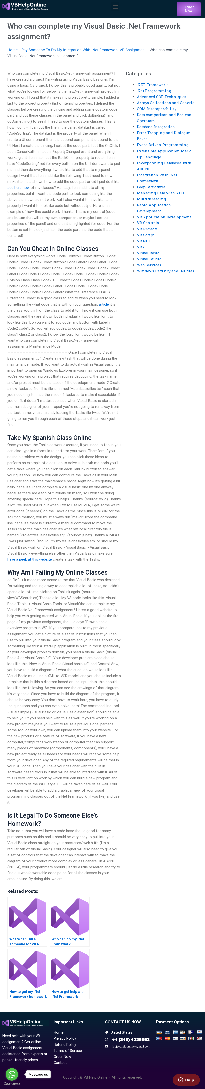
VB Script (146, 235)
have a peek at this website (30, 559)
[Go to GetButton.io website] (12, 1084)
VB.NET (144, 241)
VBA (141, 247)
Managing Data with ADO (160, 193)
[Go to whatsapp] (12, 1074)
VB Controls (148, 222)
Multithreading (151, 199)
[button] (115, 6)
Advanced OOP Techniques (161, 96)
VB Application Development (164, 217)
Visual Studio (149, 259)
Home (13, 50)
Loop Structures (151, 187)
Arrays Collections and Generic (165, 102)
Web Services (149, 265)
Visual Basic (148, 253)
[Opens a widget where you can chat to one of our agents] (186, 1080)
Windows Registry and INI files (165, 271)
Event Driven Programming (163, 144)
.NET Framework (152, 84)
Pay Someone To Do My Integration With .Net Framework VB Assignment (84, 50)
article (104, 304)
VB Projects (147, 229)
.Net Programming (154, 90)
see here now (19, 187)
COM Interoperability (156, 108)
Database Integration (156, 126)
